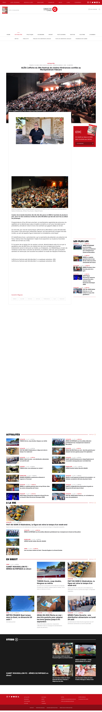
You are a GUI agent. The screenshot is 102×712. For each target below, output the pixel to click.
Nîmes (4, 2)
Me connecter (93, 9)
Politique (30, 34)
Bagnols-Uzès (28, 2)
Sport (51, 34)
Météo (17, 38)
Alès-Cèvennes (15, 2)
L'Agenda (92, 34)
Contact (32, 707)
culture (22, 298)
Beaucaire (40, 2)
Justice (72, 34)
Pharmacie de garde (81, 38)
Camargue (51, 2)
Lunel (68, 2)
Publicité (26, 38)
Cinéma (15, 298)
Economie (41, 34)
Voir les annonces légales (63, 38)
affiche (38, 298)
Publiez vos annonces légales (42, 38)
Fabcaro (61, 298)
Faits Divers (61, 34)
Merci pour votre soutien (66, 707)
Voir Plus (91, 434)
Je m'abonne (80, 143)
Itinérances (47, 298)
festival (30, 298)
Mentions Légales (40, 707)
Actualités (18, 34)
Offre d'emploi (82, 697)
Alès (54, 298)
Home (8, 34)
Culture (82, 34)
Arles (60, 2)
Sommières (78, 2)
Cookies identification (52, 707)
